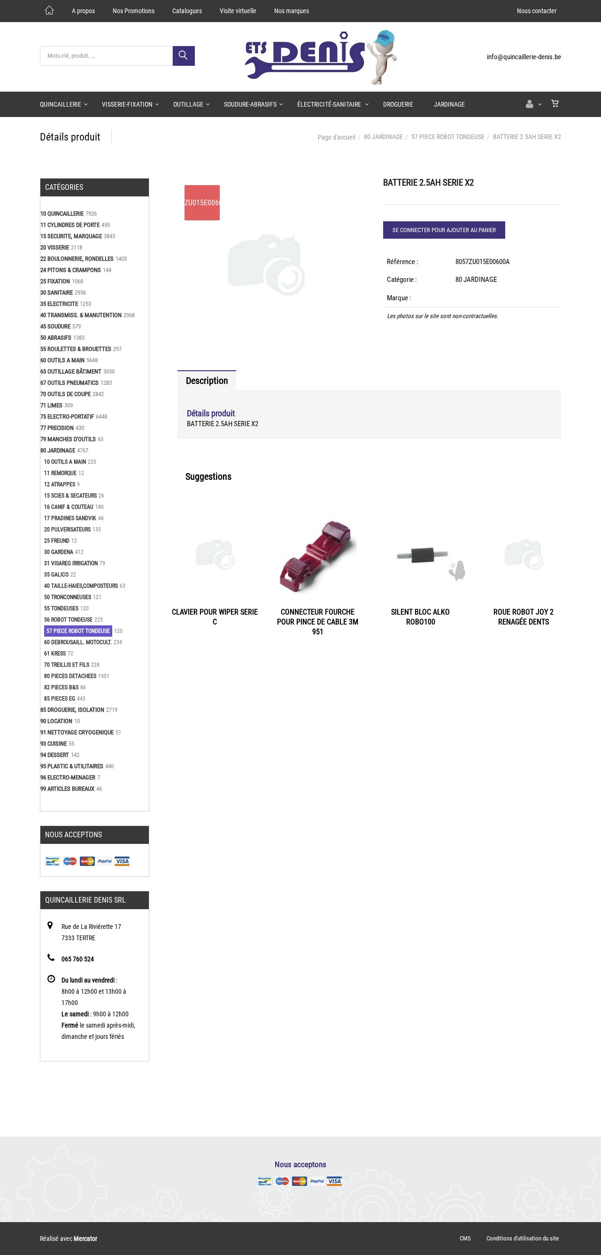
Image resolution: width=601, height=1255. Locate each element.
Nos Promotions (133, 11)
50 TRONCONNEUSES (67, 597)
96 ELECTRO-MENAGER (67, 777)
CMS (465, 1238)
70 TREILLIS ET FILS (66, 665)
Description (207, 380)
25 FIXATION (55, 281)
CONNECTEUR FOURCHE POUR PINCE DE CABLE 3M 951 (317, 622)
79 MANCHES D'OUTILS (68, 439)
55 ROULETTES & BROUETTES (75, 348)
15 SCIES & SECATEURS (70, 495)
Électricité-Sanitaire (329, 104)
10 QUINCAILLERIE (62, 213)
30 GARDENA (58, 552)
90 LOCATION (56, 721)
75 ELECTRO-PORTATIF (67, 416)
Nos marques (291, 11)
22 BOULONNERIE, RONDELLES (77, 258)
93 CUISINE (53, 743)
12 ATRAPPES (59, 484)
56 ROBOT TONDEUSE (68, 619)
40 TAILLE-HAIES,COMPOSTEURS (81, 586)
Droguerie (398, 104)
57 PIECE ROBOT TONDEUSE (448, 136)
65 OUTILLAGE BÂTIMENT (70, 371)
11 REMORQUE (60, 473)
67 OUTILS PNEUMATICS (69, 382)
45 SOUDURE (55, 326)
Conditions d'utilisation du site (522, 1238)
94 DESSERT (54, 754)
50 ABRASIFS (55, 337)
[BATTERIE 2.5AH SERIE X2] (266, 184)
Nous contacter (536, 11)
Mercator (85, 1238)
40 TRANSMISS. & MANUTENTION (81, 315)
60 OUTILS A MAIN (62, 360)
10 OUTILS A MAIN (65, 462)
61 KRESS (55, 653)
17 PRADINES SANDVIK (70, 518)
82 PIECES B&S (61, 687)
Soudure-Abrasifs (250, 104)
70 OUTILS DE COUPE (65, 394)
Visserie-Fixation (127, 104)
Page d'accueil (336, 137)
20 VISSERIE (54, 247)
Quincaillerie (60, 104)
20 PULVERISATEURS (67, 529)
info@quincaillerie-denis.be (524, 57)
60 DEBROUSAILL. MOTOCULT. (78, 642)
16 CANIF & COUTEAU (68, 507)
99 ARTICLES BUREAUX (67, 788)
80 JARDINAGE (383, 136)
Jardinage (449, 104)
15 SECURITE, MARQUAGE (71, 236)
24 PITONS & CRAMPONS (70, 269)
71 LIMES (51, 405)
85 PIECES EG (59, 698)
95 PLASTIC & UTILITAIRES (71, 766)
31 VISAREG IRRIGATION (71, 563)
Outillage (188, 104)
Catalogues (187, 11)
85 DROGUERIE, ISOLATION (72, 709)
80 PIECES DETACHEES (70, 676)
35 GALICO (56, 574)
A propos (83, 11)
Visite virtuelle (238, 11)
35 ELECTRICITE (59, 303)
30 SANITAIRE (56, 292)
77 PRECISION (57, 427)
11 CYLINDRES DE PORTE (70, 224)
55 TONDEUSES (61, 608)
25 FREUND (56, 541)
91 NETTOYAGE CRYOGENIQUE (77, 732)
